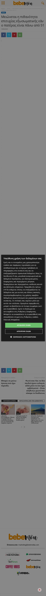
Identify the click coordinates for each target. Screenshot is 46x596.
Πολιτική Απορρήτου (12, 320)
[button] (23, 337)
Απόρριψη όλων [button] (24, 331)
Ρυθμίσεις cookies (31, 317)
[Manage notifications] (40, 590)
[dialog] (23, 298)
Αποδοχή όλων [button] (24, 325)
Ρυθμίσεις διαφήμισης (27, 311)
